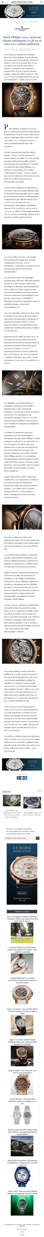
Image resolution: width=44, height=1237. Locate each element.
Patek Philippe (33, 22)
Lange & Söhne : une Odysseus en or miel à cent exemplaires (22, 1071)
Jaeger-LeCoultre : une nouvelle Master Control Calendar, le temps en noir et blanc (22, 1011)
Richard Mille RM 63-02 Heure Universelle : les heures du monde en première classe (22, 980)
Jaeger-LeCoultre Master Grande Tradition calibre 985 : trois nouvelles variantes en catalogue (22, 1041)
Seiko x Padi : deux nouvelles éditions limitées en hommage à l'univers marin (22, 1192)
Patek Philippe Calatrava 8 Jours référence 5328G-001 (32, 814)
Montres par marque (21, 22)
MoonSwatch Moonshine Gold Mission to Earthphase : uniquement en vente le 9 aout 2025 (22, 1162)
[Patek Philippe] (22, 28)
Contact (22, 1234)
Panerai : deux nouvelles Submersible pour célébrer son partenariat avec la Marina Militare (22, 1131)
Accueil (10, 22)
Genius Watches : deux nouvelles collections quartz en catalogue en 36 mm (22, 1101)
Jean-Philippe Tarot (12, 49)
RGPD (22, 1232)
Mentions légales (22, 1229)
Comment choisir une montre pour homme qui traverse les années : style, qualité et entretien (22, 949)
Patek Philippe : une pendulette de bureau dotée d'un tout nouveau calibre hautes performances (11, 813)
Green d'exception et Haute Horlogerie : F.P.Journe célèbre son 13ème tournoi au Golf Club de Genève (22, 918)
